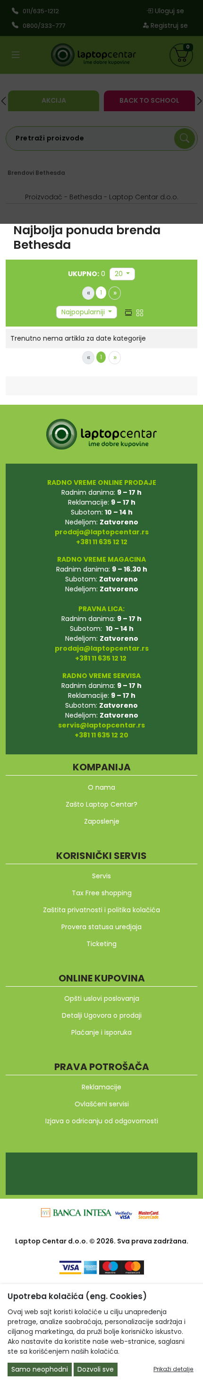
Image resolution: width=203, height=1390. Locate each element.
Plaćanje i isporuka (101, 1032)
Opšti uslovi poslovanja (101, 998)
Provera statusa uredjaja (101, 927)
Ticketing (101, 943)
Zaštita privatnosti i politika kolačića (101, 910)
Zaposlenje (101, 821)
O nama (101, 787)
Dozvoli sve (95, 1369)
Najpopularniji (84, 312)
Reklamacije (101, 1087)
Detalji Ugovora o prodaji (102, 1015)
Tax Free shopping (102, 893)
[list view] (128, 312)
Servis (101, 876)
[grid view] (139, 312)
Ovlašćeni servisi (102, 1104)
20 (120, 273)
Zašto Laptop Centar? (101, 804)
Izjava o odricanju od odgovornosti (101, 1121)
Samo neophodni (39, 1369)
